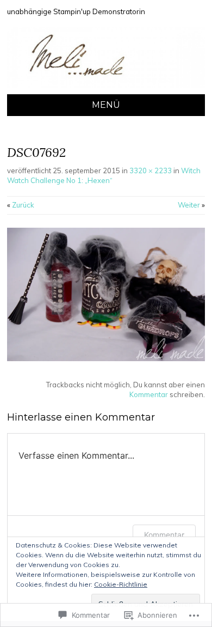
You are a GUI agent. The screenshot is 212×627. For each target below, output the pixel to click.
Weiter (191, 204)
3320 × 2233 (150, 170)
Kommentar (148, 394)
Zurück (20, 204)
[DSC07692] (106, 358)
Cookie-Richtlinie (120, 584)
